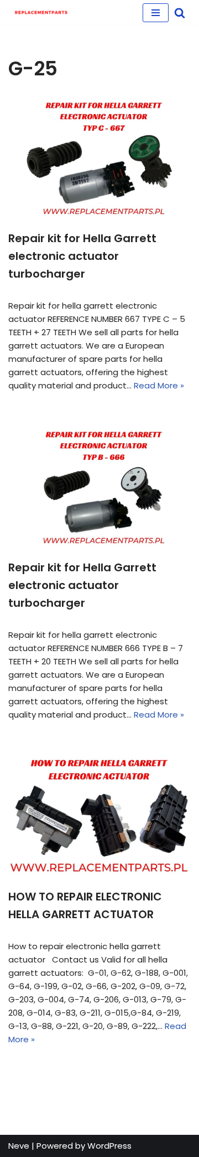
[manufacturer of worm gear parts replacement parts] (41, 12)
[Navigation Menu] (156, 12)
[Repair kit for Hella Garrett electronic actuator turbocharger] (99, 157)
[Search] (179, 12)
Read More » (159, 385)
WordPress (109, 1145)
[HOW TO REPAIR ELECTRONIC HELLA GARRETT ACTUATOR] (99, 816)
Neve (18, 1145)
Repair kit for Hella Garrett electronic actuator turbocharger (82, 256)
